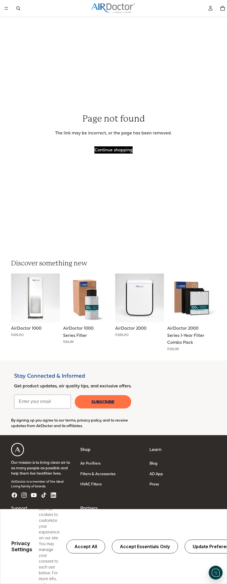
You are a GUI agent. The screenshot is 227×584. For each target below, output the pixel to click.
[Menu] (6, 8)
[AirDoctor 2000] (139, 298)
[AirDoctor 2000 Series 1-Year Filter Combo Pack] (191, 298)
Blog (153, 463)
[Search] (18, 8)
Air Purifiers (90, 463)
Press (154, 484)
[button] (216, 573)
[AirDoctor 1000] (35, 298)
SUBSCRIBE (102, 401)
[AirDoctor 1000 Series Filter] (87, 298)
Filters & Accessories (97, 474)
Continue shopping (113, 149)
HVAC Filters (91, 484)
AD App (156, 474)
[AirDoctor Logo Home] (113, 8)
